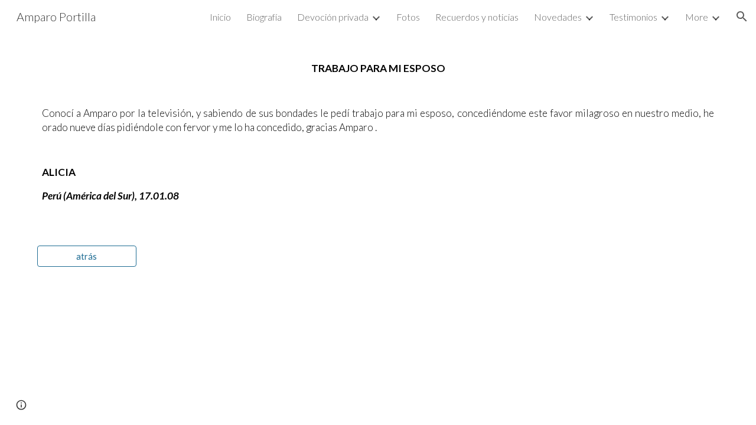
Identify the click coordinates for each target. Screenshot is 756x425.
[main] (378, 132)
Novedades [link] (558, 16)
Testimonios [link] (633, 16)
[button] (742, 16)
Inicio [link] (220, 16)
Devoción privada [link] (333, 16)
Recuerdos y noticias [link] (477, 16)
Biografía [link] (264, 16)
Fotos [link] (408, 16)
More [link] (696, 16)
